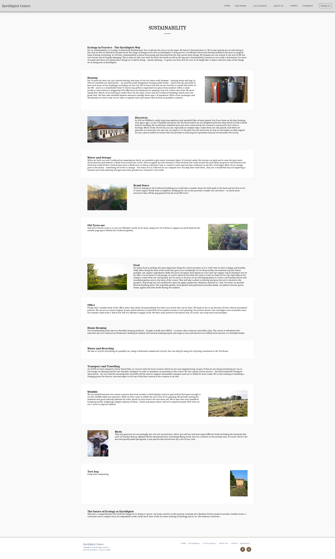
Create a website (104, 550)
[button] (242, 6)
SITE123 (95, 550)
